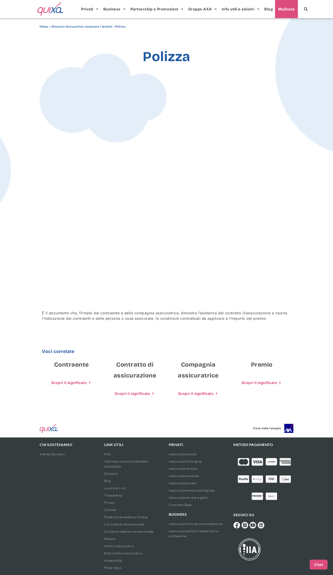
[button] (305, 9)
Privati (87, 9)
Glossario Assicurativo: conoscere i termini (81, 26)
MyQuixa (286, 9)
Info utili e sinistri (238, 9)
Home (44, 26)
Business (112, 9)
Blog (268, 9)
